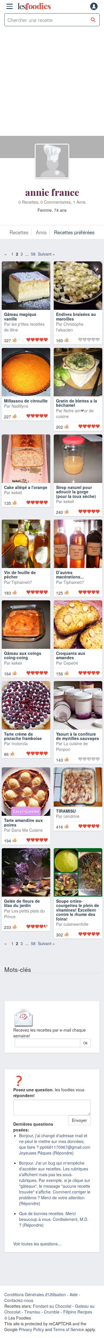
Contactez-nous (18, 1300)
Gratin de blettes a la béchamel (76, 403)
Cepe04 (71, 663)
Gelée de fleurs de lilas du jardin (22, 903)
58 (33, 254)
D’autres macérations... (70, 574)
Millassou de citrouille (26, 401)
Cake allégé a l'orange (25, 487)
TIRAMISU (66, 811)
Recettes (19, 232)
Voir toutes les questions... (37, 1244)
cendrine (71, 816)
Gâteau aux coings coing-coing (22, 655)
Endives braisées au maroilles (76, 316)
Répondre (63, 1153)
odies (34, 6)
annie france (52, 192)
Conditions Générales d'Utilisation (35, 1294)
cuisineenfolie (76, 924)
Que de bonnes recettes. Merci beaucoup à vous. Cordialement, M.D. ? (53, 1219)
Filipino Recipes (77, 1312)
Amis (41, 232)
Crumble (52, 1312)
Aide (74, 1294)
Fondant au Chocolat (52, 1306)
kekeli (17, 492)
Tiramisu (32, 1312)
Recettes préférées (74, 232)
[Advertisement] (52, 84)
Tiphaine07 (22, 582)
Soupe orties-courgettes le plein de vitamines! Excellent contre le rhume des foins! (77, 910)
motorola (20, 743)
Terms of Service (68, 1329)
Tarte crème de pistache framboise (23, 736)
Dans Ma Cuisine (27, 830)
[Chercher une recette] (93, 19)
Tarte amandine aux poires (23, 822)
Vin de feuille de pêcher (20, 574)
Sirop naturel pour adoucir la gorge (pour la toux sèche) (76, 491)
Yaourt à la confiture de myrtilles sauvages (77, 736)
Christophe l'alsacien (69, 327)
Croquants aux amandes (70, 655)
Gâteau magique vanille (20, 316)
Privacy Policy (31, 1329)
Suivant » (46, 254)
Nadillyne (20, 406)
